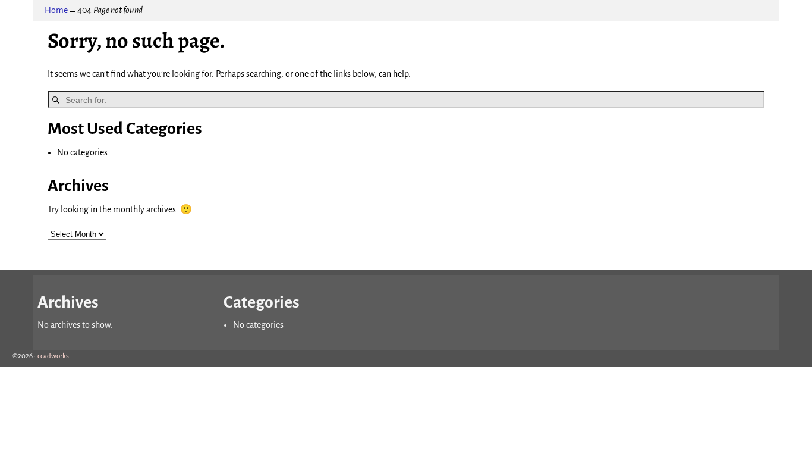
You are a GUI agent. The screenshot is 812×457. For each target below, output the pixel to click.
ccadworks (53, 356)
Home (56, 10)
